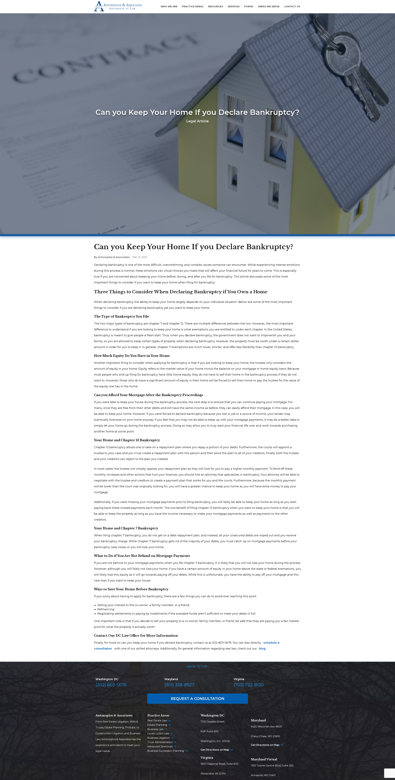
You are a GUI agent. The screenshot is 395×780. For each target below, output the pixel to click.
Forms (248, 6)
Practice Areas (193, 6)
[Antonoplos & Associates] (118, 6)
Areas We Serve (269, 6)
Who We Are (169, 6)
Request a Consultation (197, 698)
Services (234, 6)
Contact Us (292, 6)
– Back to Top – (197, 666)
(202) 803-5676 (111, 684)
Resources (215, 6)
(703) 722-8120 (249, 684)
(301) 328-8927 (179, 684)
